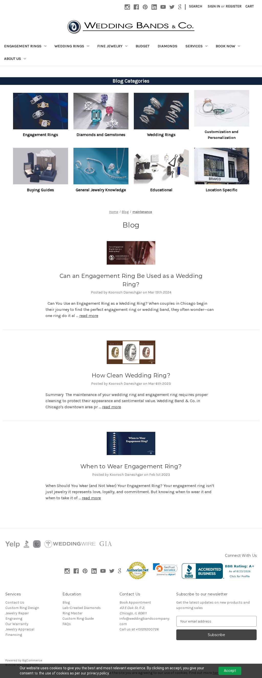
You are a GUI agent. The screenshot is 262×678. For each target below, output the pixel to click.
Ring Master (72, 613)
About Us (12, 58)
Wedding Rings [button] (161, 134)
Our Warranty (16, 624)
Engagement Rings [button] (40, 134)
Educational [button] (161, 189)
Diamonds (167, 46)
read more (88, 315)
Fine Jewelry (110, 46)
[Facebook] (136, 7)
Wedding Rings (69, 46)
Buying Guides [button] (40, 189)
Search (195, 6)
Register (234, 6)
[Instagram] (127, 7)
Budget (142, 46)
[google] (179, 7)
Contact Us (14, 602)
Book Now (225, 46)
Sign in (214, 6)
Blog (66, 602)
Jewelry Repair (17, 613)
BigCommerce (32, 660)
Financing (13, 634)
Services (194, 46)
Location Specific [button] (221, 189)
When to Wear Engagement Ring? (131, 466)
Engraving (13, 618)
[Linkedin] (154, 7)
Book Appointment (135, 602)
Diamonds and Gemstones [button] (101, 134)
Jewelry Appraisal (19, 629)
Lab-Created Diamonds (81, 608)
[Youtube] (163, 7)
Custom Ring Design (22, 608)
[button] (40, 111)
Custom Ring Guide (78, 618)
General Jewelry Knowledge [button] (101, 189)
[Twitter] (172, 7)
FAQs (66, 624)
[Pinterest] (145, 7)
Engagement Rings (22, 46)
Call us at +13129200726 (139, 629)
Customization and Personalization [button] (221, 134)
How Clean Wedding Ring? (131, 375)
